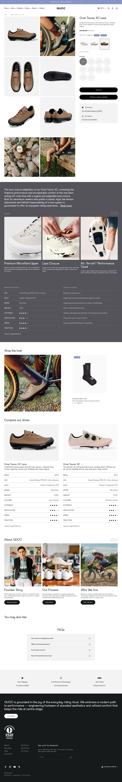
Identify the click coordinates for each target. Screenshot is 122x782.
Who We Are (88, 602)
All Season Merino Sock (79, 399)
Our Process (24, 751)
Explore (34, 8)
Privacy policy (16, 775)
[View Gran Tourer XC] (90, 442)
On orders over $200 (22, 685)
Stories (27, 8)
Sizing (6, 751)
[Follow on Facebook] (5, 767)
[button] (98, 31)
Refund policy (7, 775)
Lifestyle (20, 8)
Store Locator (8, 754)
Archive (42, 8)
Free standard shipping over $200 (92, 111)
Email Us (6, 745)
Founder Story (25, 748)
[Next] (80, 2)
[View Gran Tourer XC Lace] (31, 442)
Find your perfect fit (99, 685)
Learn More (49, 602)
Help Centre (8, 748)
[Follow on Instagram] (10, 767)
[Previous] (41, 2)
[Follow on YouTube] (14, 767)
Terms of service (26, 775)
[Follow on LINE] (19, 767)
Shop (5, 14)
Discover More (12, 602)
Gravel (6, 8)
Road (13, 8)
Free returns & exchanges (89, 119)
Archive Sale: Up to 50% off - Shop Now (61, 2)
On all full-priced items (61, 685)
